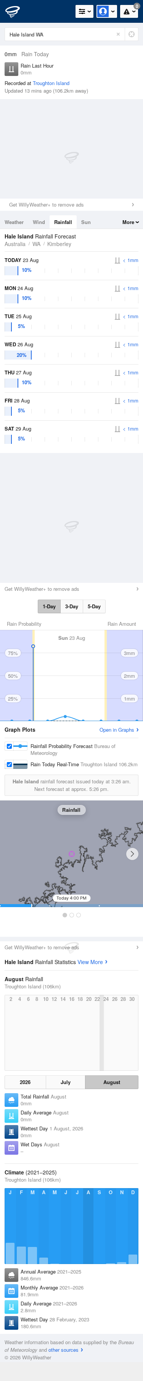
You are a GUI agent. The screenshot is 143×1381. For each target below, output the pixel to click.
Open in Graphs (117, 729)
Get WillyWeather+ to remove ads (46, 204)
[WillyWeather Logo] (17, 11)
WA (36, 244)
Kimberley (59, 244)
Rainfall (63, 222)
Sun (86, 222)
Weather (14, 222)
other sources (63, 1349)
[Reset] (118, 34)
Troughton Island (51, 83)
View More (90, 962)
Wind (39, 222)
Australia (15, 244)
